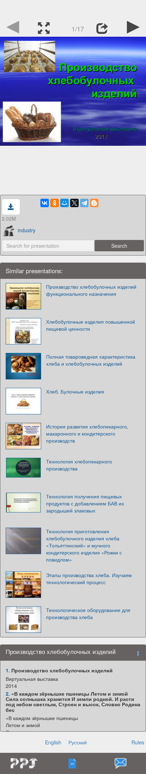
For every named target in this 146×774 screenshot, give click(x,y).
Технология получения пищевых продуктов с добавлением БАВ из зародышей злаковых (85, 503)
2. (8, 693)
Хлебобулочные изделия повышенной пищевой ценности (90, 325)
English (53, 742)
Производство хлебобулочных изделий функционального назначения (91, 290)
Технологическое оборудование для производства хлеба (88, 613)
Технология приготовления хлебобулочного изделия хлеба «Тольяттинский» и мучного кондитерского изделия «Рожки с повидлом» (84, 545)
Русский (77, 742)
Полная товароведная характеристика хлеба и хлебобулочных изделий (90, 360)
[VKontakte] (44, 203)
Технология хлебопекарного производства (79, 465)
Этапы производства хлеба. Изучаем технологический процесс (89, 578)
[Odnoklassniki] (54, 203)
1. (8, 670)
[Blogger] (94, 203)
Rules (137, 742)
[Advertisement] (73, 9)
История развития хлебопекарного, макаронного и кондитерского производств (87, 433)
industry (26, 230)
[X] (74, 203)
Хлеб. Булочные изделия (75, 391)
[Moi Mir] (64, 203)
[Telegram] (84, 203)
